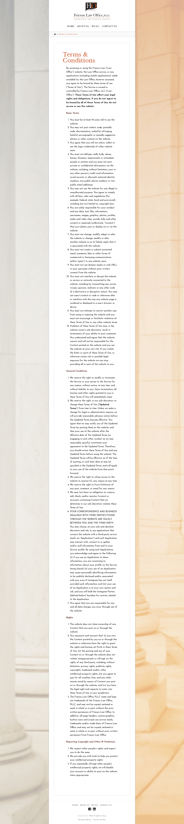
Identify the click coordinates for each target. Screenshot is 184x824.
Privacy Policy (84, 820)
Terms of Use (100, 820)
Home (75, 805)
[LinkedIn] (94, 809)
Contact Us (106, 805)
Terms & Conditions (68, 34)
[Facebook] (89, 809)
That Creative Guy (97, 816)
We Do (94, 805)
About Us (85, 805)
